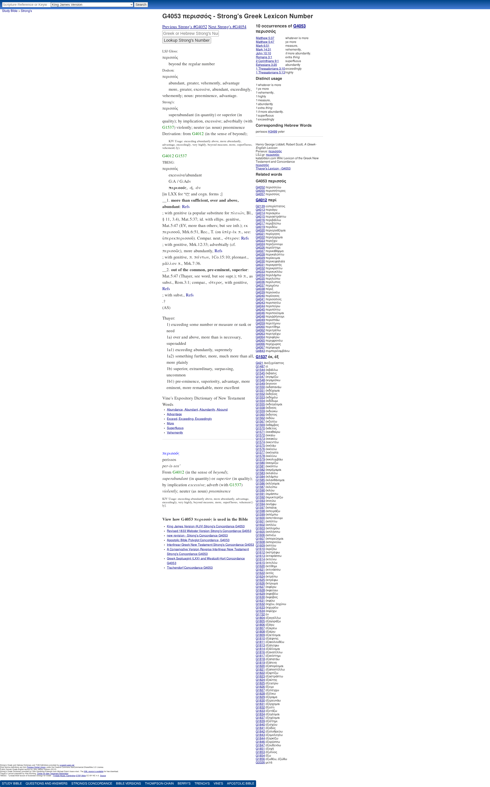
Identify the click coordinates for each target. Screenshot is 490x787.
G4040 (260, 295)
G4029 (260, 257)
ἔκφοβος (267, 597)
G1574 (260, 442)
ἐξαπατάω (268, 659)
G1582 (260, 469)
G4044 (260, 306)
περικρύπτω (269, 268)
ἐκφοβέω (267, 593)
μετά (264, 762)
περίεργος (268, 233)
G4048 (260, 316)
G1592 (260, 497)
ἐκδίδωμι (267, 400)
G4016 (260, 220)
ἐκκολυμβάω (269, 459)
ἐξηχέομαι (268, 717)
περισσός (275, 151)
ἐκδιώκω (267, 411)
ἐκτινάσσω (268, 569)
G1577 (260, 452)
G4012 (198, 133)
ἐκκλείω (266, 449)
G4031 (260, 264)
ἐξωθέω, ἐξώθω (271, 759)
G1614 (260, 559)
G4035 (260, 278)
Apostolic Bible (240, 783)
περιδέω (266, 226)
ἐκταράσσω (269, 555)
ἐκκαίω (265, 435)
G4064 (260, 337)
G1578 (260, 456)
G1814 (260, 648)
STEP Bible (81, 776)
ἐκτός (265, 573)
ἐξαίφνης (267, 638)
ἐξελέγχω (267, 690)
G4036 (260, 282)
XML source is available (93, 771)
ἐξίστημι (267, 721)
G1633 (260, 607)
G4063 (260, 333)
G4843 (260, 350)
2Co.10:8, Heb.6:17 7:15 (218, 250)
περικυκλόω (269, 271)
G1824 (260, 679)
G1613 (260, 555)
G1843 (260, 734)
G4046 (260, 313)
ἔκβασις (266, 373)
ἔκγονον (266, 383)
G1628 (260, 590)
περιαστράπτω (271, 216)
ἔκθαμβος (267, 425)
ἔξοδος (266, 728)
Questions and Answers (47, 783)
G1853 (260, 752)
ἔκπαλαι (266, 507)
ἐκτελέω (266, 562)
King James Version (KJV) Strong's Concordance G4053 (206, 526)
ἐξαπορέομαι (269, 666)
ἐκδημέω (267, 397)
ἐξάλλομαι (268, 648)
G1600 (260, 518)
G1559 (260, 411)
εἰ (262, 366)
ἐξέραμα (266, 697)
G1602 (260, 524)
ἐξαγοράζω (268, 621)
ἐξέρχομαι (268, 703)
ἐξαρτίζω (267, 672)
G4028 (260, 254)
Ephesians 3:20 (266, 64)
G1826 (260, 686)
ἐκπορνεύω (268, 542)
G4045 (260, 309)
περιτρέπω (268, 330)
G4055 (260, 190)
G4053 (299, 26)
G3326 (260, 762)
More (170, 423)
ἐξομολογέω (269, 734)
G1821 (260, 669)
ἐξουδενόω (268, 745)
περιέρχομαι (269, 237)
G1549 (260, 383)
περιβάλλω (268, 220)
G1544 (260, 369)
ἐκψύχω (266, 610)
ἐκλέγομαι (268, 483)
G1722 (260, 614)
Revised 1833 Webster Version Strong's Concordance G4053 (209, 531)
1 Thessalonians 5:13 (270, 72)
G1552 (260, 394)
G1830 (260, 700)
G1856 (260, 759)
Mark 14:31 (263, 49)
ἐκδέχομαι (268, 390)
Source (103, 776)
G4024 (260, 244)
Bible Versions (128, 783)
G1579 (260, 459)
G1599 (260, 514)
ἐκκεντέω (267, 442)
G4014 (260, 213)
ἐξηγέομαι (268, 714)
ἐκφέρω (266, 586)
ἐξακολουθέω (270, 641)
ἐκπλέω (266, 524)
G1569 (260, 425)
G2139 (260, 206)
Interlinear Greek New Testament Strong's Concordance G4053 (210, 544)
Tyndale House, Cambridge (64, 776)
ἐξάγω (265, 624)
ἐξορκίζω (267, 738)
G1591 (260, 493)
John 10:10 (263, 53)
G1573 (260, 438)
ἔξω (263, 755)
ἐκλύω (265, 490)
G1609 (260, 545)
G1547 (260, 376)
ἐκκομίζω (267, 462)
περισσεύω (268, 187)
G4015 (260, 216)
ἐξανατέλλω (269, 652)
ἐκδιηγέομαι (269, 404)
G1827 (260, 690)
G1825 (260, 683)
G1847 (260, 745)
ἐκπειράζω (268, 511)
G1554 (260, 400)
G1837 (260, 717)
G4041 (260, 299)
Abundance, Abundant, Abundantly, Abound (197, 409)
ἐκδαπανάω (268, 387)
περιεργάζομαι (271, 230)
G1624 (260, 576)
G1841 (260, 728)
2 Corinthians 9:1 (267, 61)
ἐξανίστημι (268, 655)
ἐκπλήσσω (268, 531)
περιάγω (266, 209)
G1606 (260, 535)
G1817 (260, 655)
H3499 (272, 131)
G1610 (260, 548)
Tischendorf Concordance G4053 (190, 567)
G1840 (260, 724)
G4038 (260, 288)
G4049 (260, 319)
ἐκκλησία (267, 452)
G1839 (260, 721)
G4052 (260, 187)
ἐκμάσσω (267, 493)
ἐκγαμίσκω (268, 380)
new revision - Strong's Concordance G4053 (197, 535)
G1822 (260, 672)
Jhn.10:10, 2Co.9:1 (186, 206)
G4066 (260, 344)
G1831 (260, 703)
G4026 (260, 247)
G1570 (260, 428)
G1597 (260, 507)
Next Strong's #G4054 (227, 26)
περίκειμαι (268, 257)
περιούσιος (269, 299)
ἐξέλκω (266, 693)
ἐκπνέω (266, 535)
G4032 (260, 268)
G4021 (260, 233)
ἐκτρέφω (267, 579)
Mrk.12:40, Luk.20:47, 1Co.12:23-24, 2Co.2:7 (190, 295)
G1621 (260, 569)
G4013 (260, 209)
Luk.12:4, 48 (245, 238)
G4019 (260, 226)
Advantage (174, 414)
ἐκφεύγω (267, 590)
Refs (186, 206)
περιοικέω (268, 292)
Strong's (26, 10)
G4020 (260, 230)
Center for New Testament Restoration (52, 774)
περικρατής (269, 264)
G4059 (260, 323)
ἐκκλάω (266, 445)
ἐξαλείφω (267, 645)
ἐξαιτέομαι (268, 635)
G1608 (260, 542)
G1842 (260, 731)
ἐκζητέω (266, 421)
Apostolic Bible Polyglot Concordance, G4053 (198, 540)
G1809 (260, 635)
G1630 (260, 597)
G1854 (260, 755)
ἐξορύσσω (268, 741)
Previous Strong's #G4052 (184, 26)
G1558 (260, 407)
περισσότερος (271, 190)
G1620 (260, 566)
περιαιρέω (268, 213)
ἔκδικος (266, 407)
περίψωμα (268, 347)
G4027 (260, 251)
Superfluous (175, 428)
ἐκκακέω (266, 438)
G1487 (260, 366)
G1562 (260, 418)
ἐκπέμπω (267, 514)
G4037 (260, 285)
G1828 (260, 693)
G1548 (260, 380)
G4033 (260, 271)
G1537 (168, 127)
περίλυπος (268, 282)
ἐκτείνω (266, 559)
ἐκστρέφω (268, 552)
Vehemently (175, 432)
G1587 (260, 487)
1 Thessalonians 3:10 (270, 68)
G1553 (260, 397)
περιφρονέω (269, 340)
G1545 (260, 373)
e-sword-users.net (67, 765)
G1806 (260, 624)
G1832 (260, 707)
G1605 (260, 531)
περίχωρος (268, 344)
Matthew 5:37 (265, 38)
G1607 (260, 538)
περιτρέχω (268, 333)
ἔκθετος (266, 428)
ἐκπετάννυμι (269, 518)
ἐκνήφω (266, 504)
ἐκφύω (265, 600)
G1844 (260, 738)
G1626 (260, 583)
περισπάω (268, 319)
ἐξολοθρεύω (269, 731)
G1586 (260, 483)
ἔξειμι (265, 686)
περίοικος (267, 295)
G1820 (260, 666)
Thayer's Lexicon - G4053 (273, 168)
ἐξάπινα (266, 662)
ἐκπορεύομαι (269, 538)
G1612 (260, 552)
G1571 (260, 431)
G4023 (260, 240)
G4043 (260, 302)
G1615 (260, 562)
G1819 (260, 662)
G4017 (260, 223)
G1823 (260, 676)
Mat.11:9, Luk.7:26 (166, 288)
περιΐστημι (268, 247)
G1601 (260, 521)
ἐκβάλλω (267, 369)
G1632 (260, 604)
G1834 (260, 714)
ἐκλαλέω (267, 473)
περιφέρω (267, 337)
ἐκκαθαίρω (268, 431)
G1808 (260, 631)
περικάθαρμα (269, 251)
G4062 (260, 330)
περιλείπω (268, 278)
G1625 (260, 579)
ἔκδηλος (266, 394)
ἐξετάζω (266, 710)
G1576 (260, 449)
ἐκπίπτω (266, 521)
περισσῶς (268, 194)
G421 (259, 363)
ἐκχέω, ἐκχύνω (271, 604)
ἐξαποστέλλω (270, 669)
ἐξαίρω (265, 631)
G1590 (260, 490)
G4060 (260, 326)
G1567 (260, 421)
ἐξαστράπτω (269, 676)
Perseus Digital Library (36, 767)
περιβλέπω (268, 223)
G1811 (260, 641)
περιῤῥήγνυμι (270, 316)
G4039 (260, 292)
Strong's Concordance (91, 783)
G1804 (260, 617)
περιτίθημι (268, 326)
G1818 (260, 659)
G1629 (260, 593)
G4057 (260, 194)
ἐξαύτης (266, 679)
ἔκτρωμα (267, 583)
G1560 (260, 414)
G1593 (260, 500)
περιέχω (266, 240)
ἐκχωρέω (267, 607)
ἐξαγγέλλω (268, 617)
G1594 (260, 504)
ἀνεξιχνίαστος (270, 363)
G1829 (260, 697)
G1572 (260, 435)
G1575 (260, 445)
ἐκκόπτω (267, 466)
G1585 (260, 480)
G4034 (260, 275)
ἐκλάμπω (267, 476)
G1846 (260, 741)
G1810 (260, 638)
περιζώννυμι (269, 244)
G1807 (260, 628)
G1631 (260, 600)
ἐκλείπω (266, 487)
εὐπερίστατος (270, 206)
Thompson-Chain (159, 783)
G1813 (260, 645)
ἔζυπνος (266, 752)
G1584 (260, 476)
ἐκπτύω (266, 545)
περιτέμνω (268, 323)
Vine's (218, 783)
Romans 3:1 (264, 57)
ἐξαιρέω (266, 628)
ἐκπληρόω (268, 528)
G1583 (260, 473)
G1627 (260, 586)
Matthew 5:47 (265, 41)
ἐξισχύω (266, 724)
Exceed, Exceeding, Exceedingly (189, 418)
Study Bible (10, 10)
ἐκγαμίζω (267, 376)
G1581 (260, 466)
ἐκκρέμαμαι (268, 469)
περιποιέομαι (270, 313)
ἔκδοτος (266, 414)
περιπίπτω (268, 309)
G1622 (260, 573)
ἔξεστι (265, 707)
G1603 (260, 528)
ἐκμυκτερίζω (269, 497)
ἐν (262, 614)
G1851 (260, 748)
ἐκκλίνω (266, 456)
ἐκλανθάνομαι (270, 480)
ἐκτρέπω (267, 576)
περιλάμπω (268, 275)
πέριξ (264, 288)
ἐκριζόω (266, 548)
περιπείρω (268, 306)
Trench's (202, 783)
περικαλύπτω (270, 254)
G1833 (260, 710)
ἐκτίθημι (266, 566)
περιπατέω (268, 302)
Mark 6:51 (263, 45)
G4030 (260, 261)
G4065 (260, 340)
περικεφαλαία (270, 261)
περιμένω (267, 285)
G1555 (260, 404)
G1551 (260, 390)
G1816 (260, 652)
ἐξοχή (265, 748)
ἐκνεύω (266, 500)
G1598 (260, 511)
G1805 (260, 621)
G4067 (260, 347)
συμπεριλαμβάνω (273, 350)
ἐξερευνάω (268, 700)
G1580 (260, 462)
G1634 (260, 610)
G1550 (260, 387)
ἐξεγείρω (267, 683)
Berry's (184, 783)
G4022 (260, 237)
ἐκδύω (265, 418)
